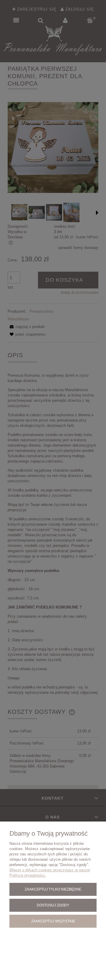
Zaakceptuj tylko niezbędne (53, 889)
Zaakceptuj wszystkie (53, 921)
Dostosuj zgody (53, 905)
